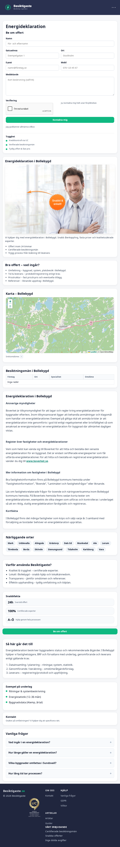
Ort (62, 50)
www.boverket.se (37, 461)
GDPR (63, 800)
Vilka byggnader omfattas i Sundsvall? (60, 763)
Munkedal (82, 543)
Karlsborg (88, 549)
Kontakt (49, 795)
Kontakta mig (60, 119)
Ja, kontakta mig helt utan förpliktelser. (79, 103)
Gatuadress (11, 50)
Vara (101, 549)
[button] (10, 301)
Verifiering (11, 100)
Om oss (49, 790)
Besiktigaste (14, 791)
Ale (95, 543)
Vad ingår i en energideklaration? (60, 742)
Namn (9, 38)
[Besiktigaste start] (18, 7)
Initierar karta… (59, 325)
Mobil (64, 62)
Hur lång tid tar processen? (60, 773)
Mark (10, 543)
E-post (9, 62)
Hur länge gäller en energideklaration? (60, 753)
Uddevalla (24, 543)
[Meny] (114, 7)
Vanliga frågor (68, 795)
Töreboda (13, 549)
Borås (26, 549)
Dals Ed (68, 543)
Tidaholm (73, 549)
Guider (48, 823)
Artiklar (51, 812)
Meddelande (12, 74)
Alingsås (39, 543)
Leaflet (93, 351)
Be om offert (60, 631)
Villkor (64, 805)
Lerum (105, 543)
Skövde (39, 549)
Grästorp (54, 543)
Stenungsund (55, 549)
